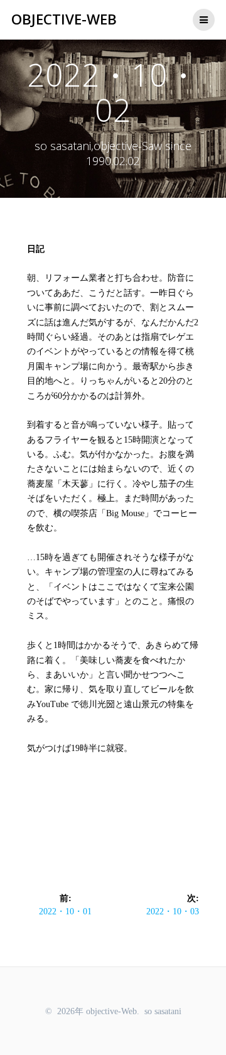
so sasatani (162, 1011)
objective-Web (64, 19)
